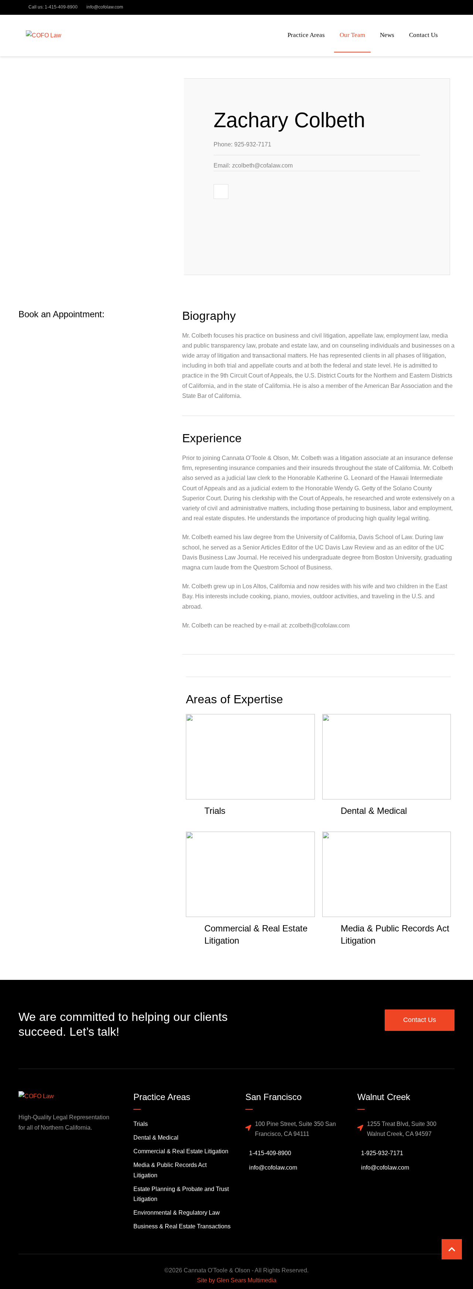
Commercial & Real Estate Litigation (180, 1151)
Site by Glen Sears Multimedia (236, 1280)
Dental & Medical (155, 1137)
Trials (140, 1124)
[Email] (221, 191)
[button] (452, 1249)
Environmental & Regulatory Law (176, 1213)
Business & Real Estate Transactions (182, 1226)
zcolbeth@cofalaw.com (262, 165)
